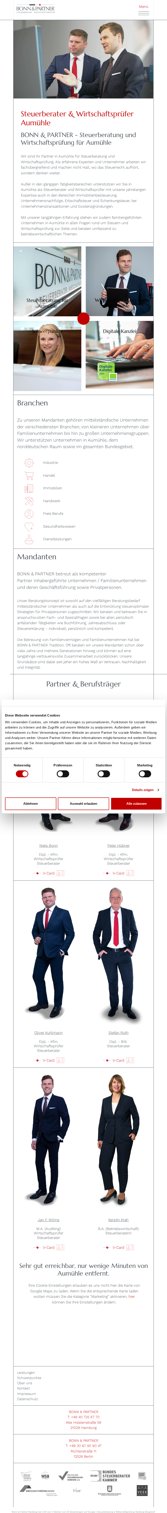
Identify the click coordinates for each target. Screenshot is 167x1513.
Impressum (26, 1394)
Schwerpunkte (29, 1378)
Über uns (24, 1383)
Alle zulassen (136, 803)
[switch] (63, 773)
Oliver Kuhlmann (48, 1032)
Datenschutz (27, 1399)
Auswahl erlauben (83, 803)
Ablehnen (30, 803)
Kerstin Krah (118, 1220)
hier (132, 1296)
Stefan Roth (119, 1032)
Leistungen (26, 1373)
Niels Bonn (48, 845)
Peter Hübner (118, 845)
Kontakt (23, 1388)
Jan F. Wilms (48, 1220)
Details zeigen (143, 790)
